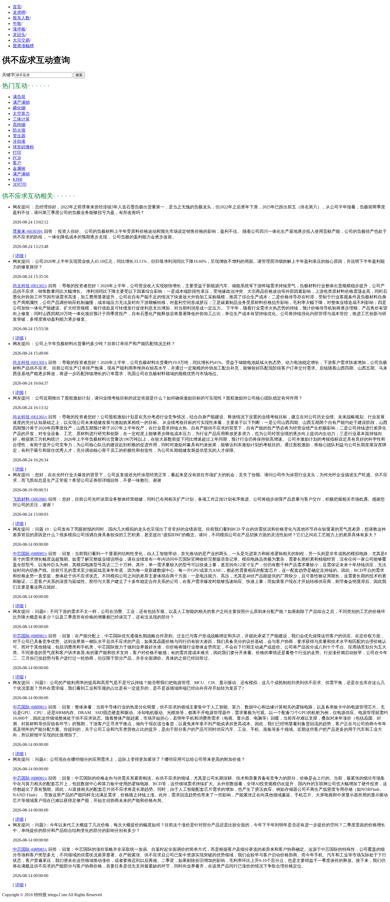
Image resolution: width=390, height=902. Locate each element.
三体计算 (21, 119)
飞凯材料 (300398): (30, 499)
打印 (17, 152)
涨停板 (19, 29)
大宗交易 (21, 40)
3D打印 (20, 184)
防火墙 (19, 130)
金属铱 (19, 168)
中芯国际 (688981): (30, 553)
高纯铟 (19, 124)
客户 (17, 163)
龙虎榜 (19, 12)
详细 (19, 256)
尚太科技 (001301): (30, 286)
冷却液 (19, 141)
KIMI (17, 179)
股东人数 (21, 18)
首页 (17, 7)
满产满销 (21, 102)
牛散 (17, 23)
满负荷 (19, 97)
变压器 (19, 136)
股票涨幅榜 (23, 46)
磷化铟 (19, 108)
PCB (17, 158)
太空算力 (21, 113)
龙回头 (19, 34)
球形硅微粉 (23, 147)
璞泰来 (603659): (28, 231)
